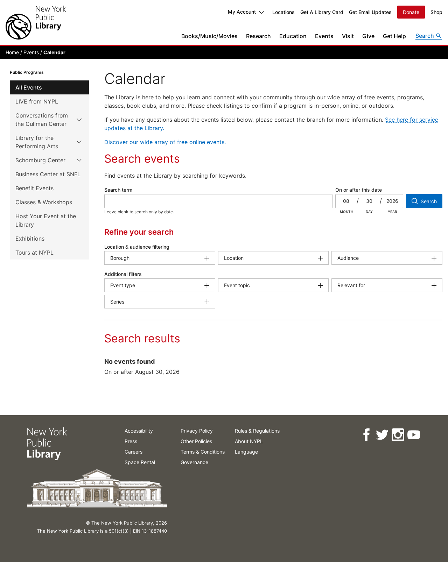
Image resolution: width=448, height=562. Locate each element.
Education (293, 36)
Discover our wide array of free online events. (165, 141)
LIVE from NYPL (36, 101)
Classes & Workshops (43, 202)
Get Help (394, 36)
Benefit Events (34, 188)
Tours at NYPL (34, 252)
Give (368, 36)
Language (246, 452)
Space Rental (140, 462)
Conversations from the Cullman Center (41, 119)
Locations (283, 12)
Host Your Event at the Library (45, 220)
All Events (28, 87)
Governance (194, 462)
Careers (133, 452)
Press (131, 441)
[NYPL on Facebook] (366, 435)
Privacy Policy (197, 431)
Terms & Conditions (203, 452)
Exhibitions (29, 238)
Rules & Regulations (257, 431)
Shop (436, 12)
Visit (348, 36)
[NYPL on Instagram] (397, 435)
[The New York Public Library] (36, 23)
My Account (242, 12)
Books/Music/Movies (209, 36)
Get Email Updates (370, 12)
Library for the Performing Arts (36, 142)
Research (258, 36)
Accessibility (139, 431)
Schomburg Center (40, 160)
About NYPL (249, 441)
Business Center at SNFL (47, 174)
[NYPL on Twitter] (381, 435)
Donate (411, 12)
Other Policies (196, 441)
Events (324, 36)
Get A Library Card (321, 12)
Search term (118, 190)
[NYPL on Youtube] (413, 435)
